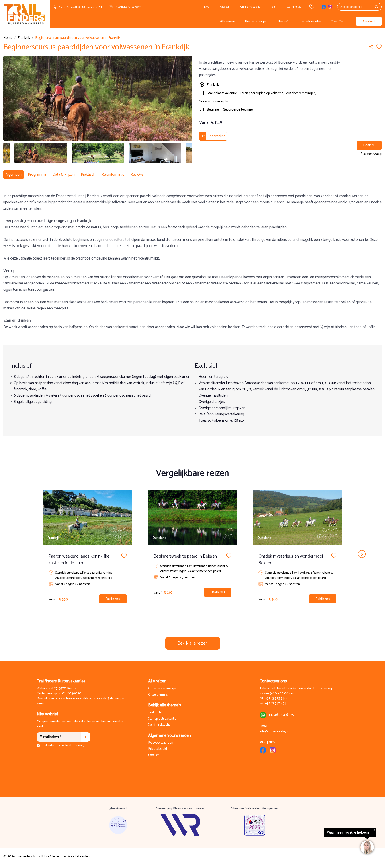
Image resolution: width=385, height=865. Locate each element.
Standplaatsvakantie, (222, 93)
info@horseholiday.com (128, 7)
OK (86, 737)
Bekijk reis (113, 599)
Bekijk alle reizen (193, 643)
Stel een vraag (371, 154)
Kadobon (225, 7)
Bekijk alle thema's (164, 705)
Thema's (283, 21)
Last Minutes (293, 7)
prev (23, 554)
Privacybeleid (157, 749)
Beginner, (214, 110)
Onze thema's (158, 694)
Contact (369, 21)
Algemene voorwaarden (169, 735)
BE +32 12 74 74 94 (92, 7)
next (362, 554)
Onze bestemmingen (163, 688)
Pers (273, 7)
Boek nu (369, 145)
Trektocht (155, 712)
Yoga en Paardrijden (214, 101)
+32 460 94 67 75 (281, 715)
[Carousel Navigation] (192, 554)
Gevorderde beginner (238, 110)
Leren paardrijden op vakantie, (262, 93)
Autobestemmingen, (301, 93)
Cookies (154, 755)
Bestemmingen (256, 21)
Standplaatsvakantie (162, 718)
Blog (206, 7)
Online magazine (250, 7)
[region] (330, 841)
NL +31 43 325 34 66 (69, 7)
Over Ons (338, 21)
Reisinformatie (310, 21)
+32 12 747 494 (275, 703)
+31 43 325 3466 (276, 698)
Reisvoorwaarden (160, 743)
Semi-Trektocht (159, 724)
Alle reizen (227, 21)
